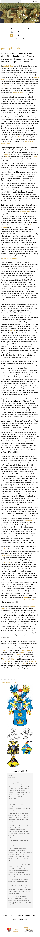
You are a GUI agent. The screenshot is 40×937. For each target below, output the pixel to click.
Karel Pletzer (11, 777)
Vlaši (15, 682)
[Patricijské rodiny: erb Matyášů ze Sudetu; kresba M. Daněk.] (13, 760)
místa (14, 919)
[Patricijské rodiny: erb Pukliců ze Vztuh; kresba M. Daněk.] (26, 734)
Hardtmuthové (27, 650)
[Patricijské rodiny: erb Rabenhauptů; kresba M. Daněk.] (26, 747)
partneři (5, 915)
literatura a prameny (24, 915)
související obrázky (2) (20, 771)
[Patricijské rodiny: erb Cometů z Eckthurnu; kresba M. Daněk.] (20, 705)
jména (35, 915)
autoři (13, 915)
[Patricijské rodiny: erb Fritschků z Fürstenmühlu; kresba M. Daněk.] (13, 747)
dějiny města (5, 682)
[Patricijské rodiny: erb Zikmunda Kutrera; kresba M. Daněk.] (13, 734)
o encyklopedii (23, 919)
